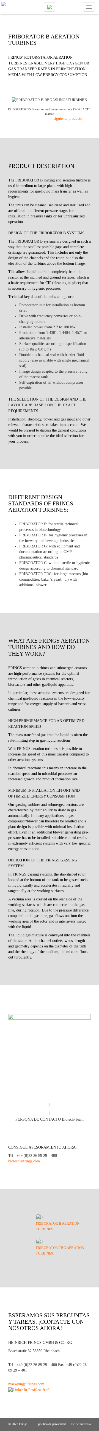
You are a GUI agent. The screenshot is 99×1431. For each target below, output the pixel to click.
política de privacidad (52, 1424)
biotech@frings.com (24, 1161)
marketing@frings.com (26, 1384)
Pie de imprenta (81, 1424)
